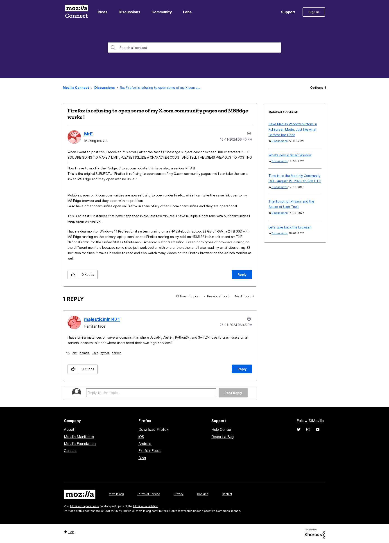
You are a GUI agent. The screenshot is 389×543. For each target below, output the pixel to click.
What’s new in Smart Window (290, 155)
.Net (74, 353)
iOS (141, 436)
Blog (142, 458)
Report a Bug (222, 436)
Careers (70, 450)
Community (162, 12)
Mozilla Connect (76, 12)
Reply (242, 274)
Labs (187, 12)
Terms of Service (148, 494)
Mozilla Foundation (80, 443)
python (105, 353)
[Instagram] (308, 429)
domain (85, 353)
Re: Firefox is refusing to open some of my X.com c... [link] (160, 87)
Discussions (129, 12)
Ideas (102, 12)
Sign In (313, 12)
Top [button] (71, 532)
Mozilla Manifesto (79, 436)
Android (145, 443)
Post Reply (233, 393)
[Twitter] (299, 429)
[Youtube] (318, 429)
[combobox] (194, 47)
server (116, 353)
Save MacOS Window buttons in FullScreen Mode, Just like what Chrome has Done (293, 129)
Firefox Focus (149, 450)
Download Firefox (153, 429)
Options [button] (316, 87)
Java (95, 353)
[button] (73, 274)
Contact (227, 494)
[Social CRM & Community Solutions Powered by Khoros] (315, 533)
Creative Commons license (222, 511)
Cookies (202, 494)
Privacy (178, 494)
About (69, 429)
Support (288, 12)
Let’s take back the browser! (290, 227)
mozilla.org (116, 494)
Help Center (221, 429)
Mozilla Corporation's (84, 506)
